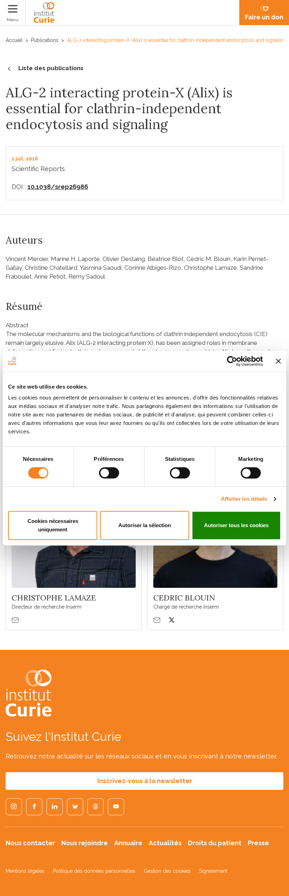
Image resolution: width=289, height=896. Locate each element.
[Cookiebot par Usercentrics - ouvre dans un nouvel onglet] (232, 361)
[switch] (109, 473)
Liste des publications (51, 68)
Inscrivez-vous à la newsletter (144, 781)
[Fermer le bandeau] (278, 361)
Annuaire (128, 843)
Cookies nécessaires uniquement (52, 525)
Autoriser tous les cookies (236, 525)
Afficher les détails (244, 499)
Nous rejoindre (84, 843)
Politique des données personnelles (94, 871)
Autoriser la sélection (144, 525)
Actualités (165, 843)
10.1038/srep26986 (57, 186)
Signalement (213, 871)
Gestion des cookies (167, 871)
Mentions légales (25, 871)
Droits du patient (214, 843)
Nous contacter (30, 843)
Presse (258, 843)
